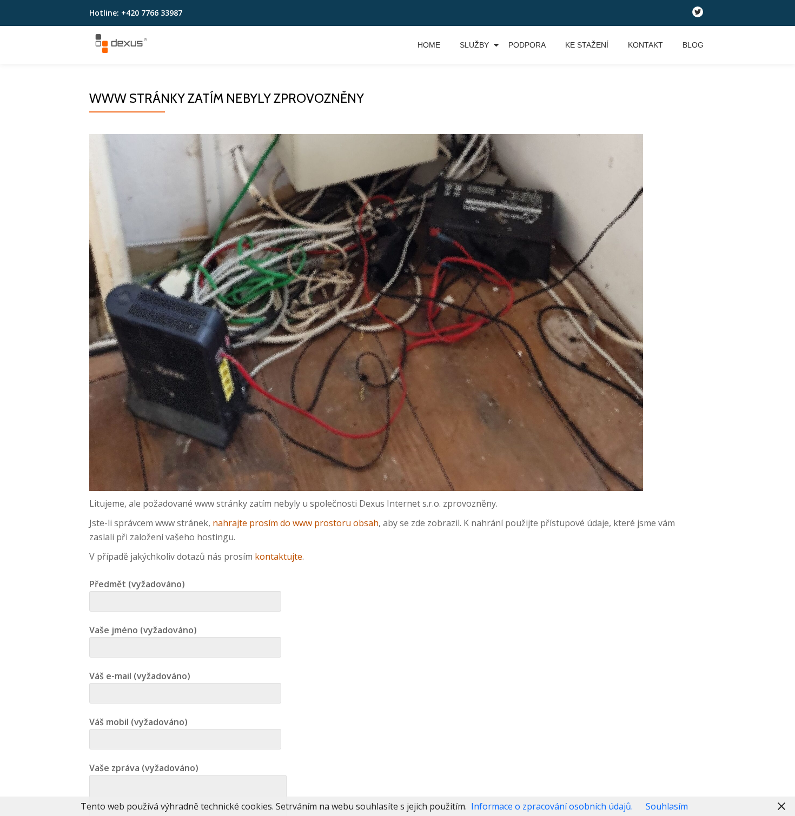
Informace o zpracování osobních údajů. (552, 806)
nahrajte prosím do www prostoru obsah (296, 523)
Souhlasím (667, 806)
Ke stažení (586, 45)
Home (429, 45)
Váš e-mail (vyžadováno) (139, 676)
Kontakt (645, 45)
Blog (693, 45)
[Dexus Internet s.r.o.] (122, 45)
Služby (474, 45)
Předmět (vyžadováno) (137, 584)
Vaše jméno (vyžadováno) (143, 630)
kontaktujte (278, 556)
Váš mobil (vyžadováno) (138, 722)
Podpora (527, 45)
